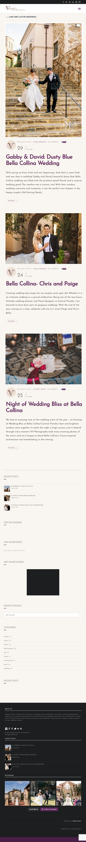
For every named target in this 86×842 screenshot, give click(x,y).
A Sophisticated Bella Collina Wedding (27, 505)
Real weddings (40, 142)
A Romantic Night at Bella (22, 486)
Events (37, 389)
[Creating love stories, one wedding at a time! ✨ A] (68, 793)
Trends (6, 656)
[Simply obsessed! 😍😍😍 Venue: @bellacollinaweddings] (17, 793)
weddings (7, 668)
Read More (11, 200)
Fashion (6, 644)
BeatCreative (77, 821)
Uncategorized (8, 660)
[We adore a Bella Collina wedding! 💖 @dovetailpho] (43, 793)
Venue (43, 389)
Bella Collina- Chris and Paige (42, 284)
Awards (6, 636)
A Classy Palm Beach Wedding (23, 495)
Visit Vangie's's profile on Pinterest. (14, 550)
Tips (5, 652)
